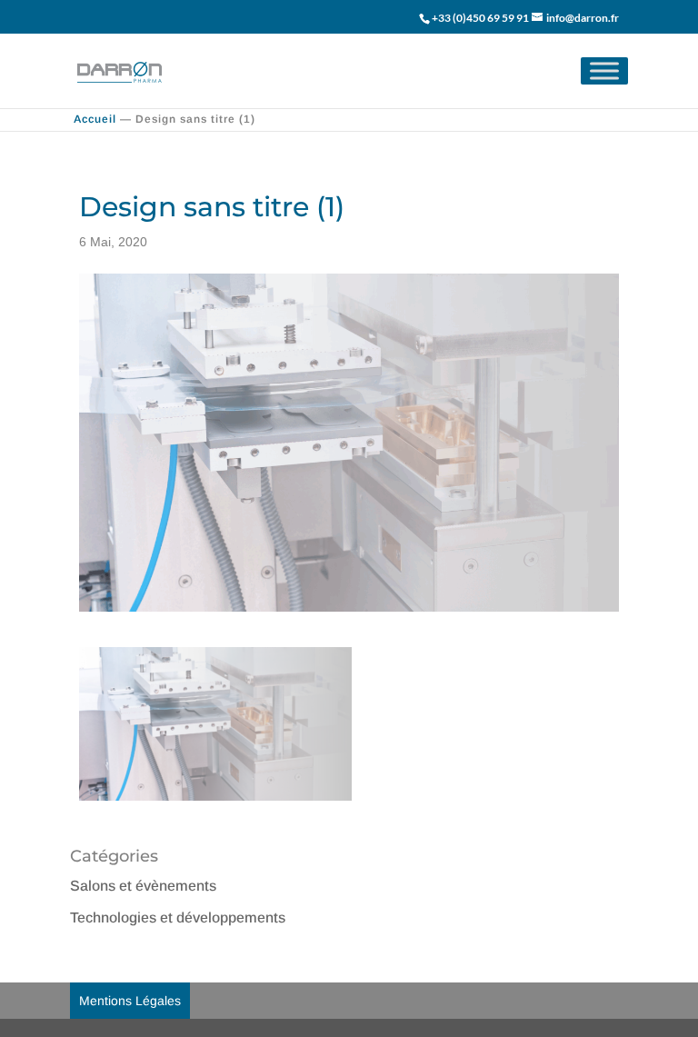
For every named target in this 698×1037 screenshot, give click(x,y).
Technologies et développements (177, 917)
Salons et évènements (143, 885)
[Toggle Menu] (604, 70)
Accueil (95, 119)
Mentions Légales (130, 1000)
